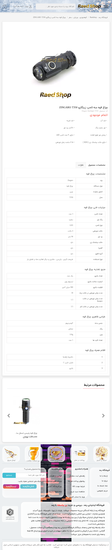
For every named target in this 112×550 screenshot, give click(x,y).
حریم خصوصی (102, 491)
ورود (26, 6)
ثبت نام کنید (18, 6)
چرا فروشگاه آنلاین (55, 486)
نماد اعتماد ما (102, 486)
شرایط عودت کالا (78, 486)
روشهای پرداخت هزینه (76, 481)
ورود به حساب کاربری (77, 497)
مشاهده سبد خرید (78, 492)
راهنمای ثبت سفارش (77, 476)
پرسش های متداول (55, 481)
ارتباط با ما (104, 476)
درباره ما (105, 481)
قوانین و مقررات (55, 476)
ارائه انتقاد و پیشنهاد (55, 492)
